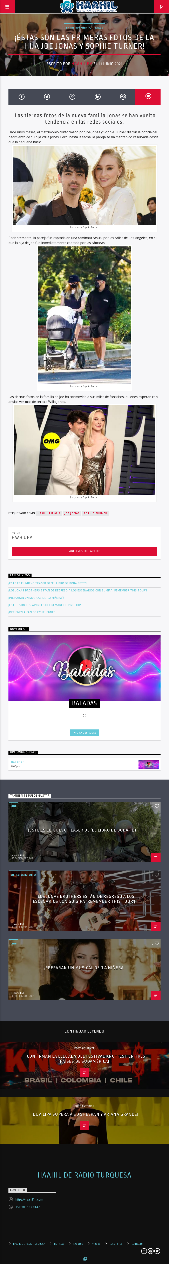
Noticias (59, 1244)
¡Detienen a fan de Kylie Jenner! (32, 612)
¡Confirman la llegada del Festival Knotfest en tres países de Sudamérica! (85, 1059)
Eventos (78, 1244)
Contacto (137, 1244)
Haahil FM (82, 64)
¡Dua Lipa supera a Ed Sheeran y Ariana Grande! (85, 1114)
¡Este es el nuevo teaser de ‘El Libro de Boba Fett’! (47, 583)
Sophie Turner (95, 513)
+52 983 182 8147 (27, 1207)
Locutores (115, 1244)
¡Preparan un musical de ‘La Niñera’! (36, 598)
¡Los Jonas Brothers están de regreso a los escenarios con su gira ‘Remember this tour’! (78, 590)
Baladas (18, 762)
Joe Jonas (72, 513)
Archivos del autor (84, 551)
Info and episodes (84, 732)
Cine (13, 806)
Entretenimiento (79, 27)
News (99, 27)
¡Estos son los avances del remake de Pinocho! (44, 605)
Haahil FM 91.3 (49, 513)
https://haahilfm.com (29, 1199)
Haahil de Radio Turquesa (85, 1175)
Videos (96, 1244)
